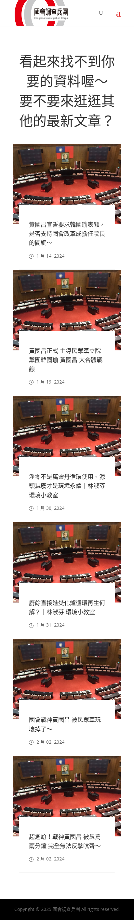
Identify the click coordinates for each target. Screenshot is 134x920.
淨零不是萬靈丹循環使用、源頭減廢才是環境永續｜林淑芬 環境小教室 (67, 486)
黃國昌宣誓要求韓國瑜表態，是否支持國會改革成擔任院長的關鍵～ (67, 234)
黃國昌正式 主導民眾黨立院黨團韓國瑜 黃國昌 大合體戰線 (65, 360)
